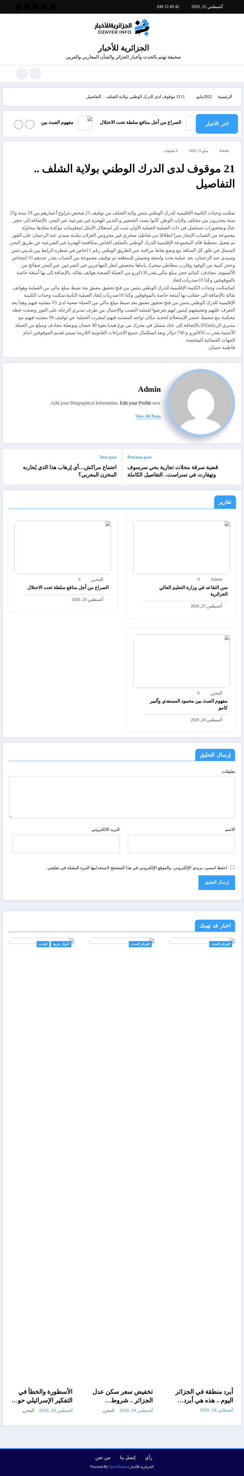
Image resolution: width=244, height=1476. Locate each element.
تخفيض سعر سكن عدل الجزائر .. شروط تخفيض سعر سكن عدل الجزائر (60, 1396)
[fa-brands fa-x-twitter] (44, 6)
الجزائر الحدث (78, 944)
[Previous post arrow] (233, 466)
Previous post (139, 457)
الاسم (230, 829)
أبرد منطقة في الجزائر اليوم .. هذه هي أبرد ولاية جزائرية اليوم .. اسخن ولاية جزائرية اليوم (142, 1396)
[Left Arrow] (30, 124)
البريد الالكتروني (105, 829)
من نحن (102, 1457)
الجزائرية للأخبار (123, 48)
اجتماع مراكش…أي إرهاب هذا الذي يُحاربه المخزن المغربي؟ (70, 471)
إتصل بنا (127, 1457)
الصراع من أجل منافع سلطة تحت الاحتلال (150, 122)
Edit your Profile (135, 402)
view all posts (148, 416)
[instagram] (27, 6)
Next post (108, 457)
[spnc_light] (22, 74)
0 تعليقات (171, 151)
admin (224, 151)
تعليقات (228, 771)
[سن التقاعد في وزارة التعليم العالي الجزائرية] (181, 547)
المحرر (97, 579)
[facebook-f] (52, 6)
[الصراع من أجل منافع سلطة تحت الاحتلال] (62, 547)
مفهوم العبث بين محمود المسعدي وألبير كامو (189, 704)
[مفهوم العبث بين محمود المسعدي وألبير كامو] (181, 661)
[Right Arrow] (18, 124)
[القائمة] (225, 73)
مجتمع (215, 944)
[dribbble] (35, 6)
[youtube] (18, 6)
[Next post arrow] (11, 466)
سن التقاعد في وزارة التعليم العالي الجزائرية (193, 590)
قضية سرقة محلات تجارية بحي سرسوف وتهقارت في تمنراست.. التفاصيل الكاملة (172, 471)
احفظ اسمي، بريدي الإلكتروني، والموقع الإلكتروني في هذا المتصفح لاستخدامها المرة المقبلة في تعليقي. (136, 868)
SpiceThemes (118, 1467)
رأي (148, 1457)
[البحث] (35, 73)
